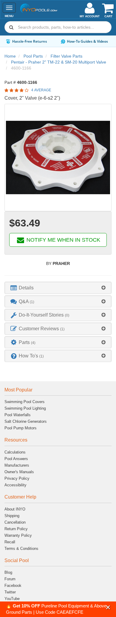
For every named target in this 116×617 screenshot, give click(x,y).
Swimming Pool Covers (24, 401)
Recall (9, 542)
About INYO (14, 509)
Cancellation (15, 522)
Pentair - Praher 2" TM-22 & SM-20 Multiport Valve (58, 62)
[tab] (58, 288)
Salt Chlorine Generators (25, 421)
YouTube (12, 598)
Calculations (15, 452)
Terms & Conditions (21, 548)
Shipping (11, 515)
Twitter (10, 592)
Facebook (12, 585)
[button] (108, 607)
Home (10, 56)
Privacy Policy (16, 478)
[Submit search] (11, 27)
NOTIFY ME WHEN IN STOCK (62, 240)
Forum (9, 579)
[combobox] (58, 27)
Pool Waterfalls (17, 415)
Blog (8, 572)
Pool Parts (33, 56)
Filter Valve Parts (66, 56)
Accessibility (15, 485)
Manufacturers (16, 465)
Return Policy (16, 529)
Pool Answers (16, 458)
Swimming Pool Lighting (25, 408)
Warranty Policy (18, 535)
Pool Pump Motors (20, 428)
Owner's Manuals (19, 472)
